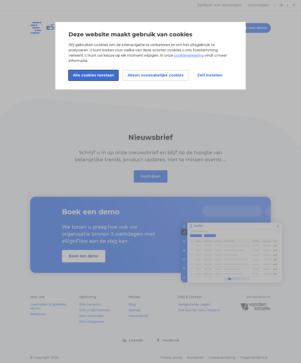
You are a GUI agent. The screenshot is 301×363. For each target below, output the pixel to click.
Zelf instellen (210, 75)
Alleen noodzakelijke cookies (156, 75)
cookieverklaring (189, 55)
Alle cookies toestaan (93, 75)
